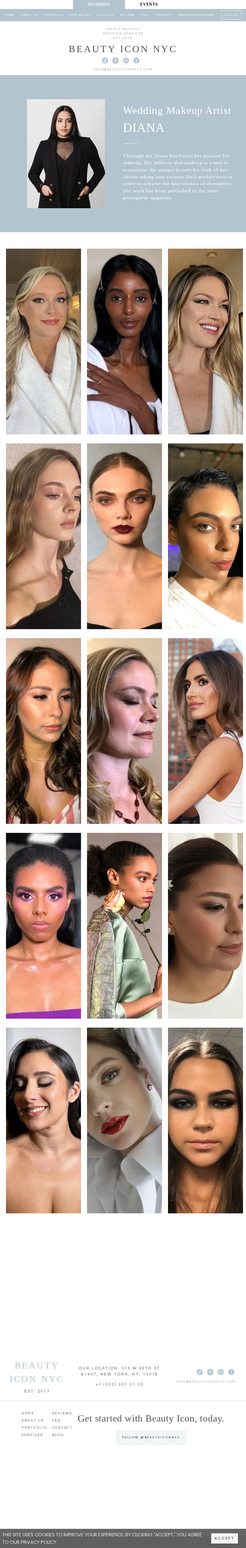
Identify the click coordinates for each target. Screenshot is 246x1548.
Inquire (231, 15)
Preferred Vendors (196, 15)
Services (105, 15)
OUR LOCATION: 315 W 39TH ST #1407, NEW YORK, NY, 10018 (119, 1371)
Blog (58, 1435)
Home (9, 15)
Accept (224, 1538)
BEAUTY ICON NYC (37, 1372)
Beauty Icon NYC (123, 48)
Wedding (99, 4)
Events (149, 4)
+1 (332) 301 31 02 (120, 1384)
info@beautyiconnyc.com (123, 69)
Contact (163, 15)
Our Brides (80, 15)
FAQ (145, 15)
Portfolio (54, 15)
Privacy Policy (38, 1542)
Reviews (127, 15)
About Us (29, 15)
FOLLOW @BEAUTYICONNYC (151, 1437)
